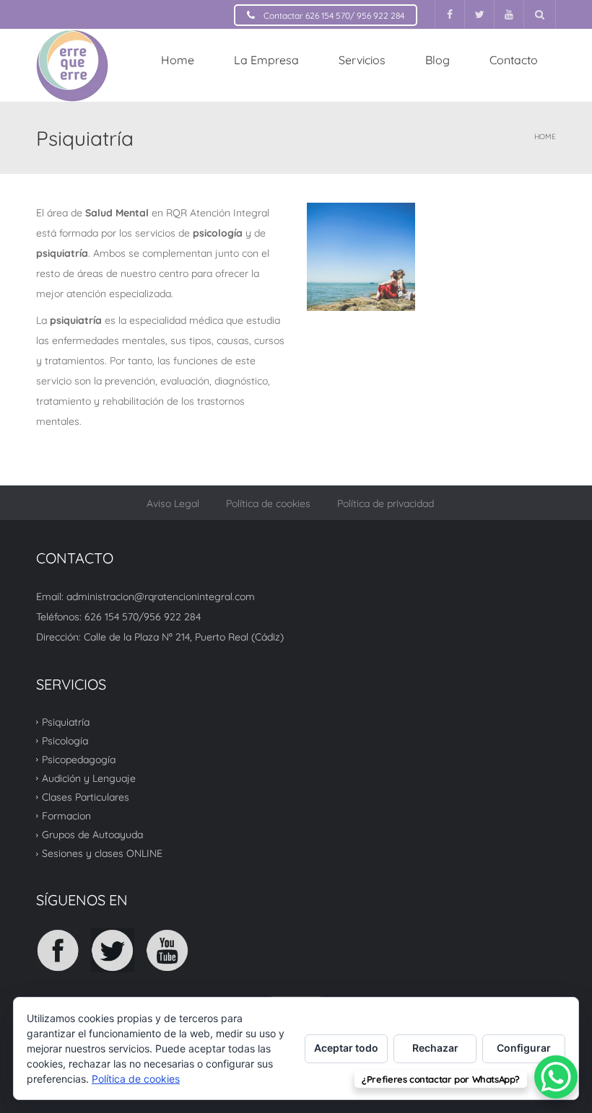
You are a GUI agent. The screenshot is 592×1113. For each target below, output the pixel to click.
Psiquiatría (66, 721)
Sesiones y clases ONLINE (102, 853)
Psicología (65, 740)
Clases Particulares (85, 797)
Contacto (513, 60)
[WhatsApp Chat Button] (556, 1077)
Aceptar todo (346, 1048)
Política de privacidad (385, 503)
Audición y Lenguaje (89, 778)
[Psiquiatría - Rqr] (72, 64)
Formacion (66, 815)
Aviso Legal (173, 503)
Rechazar (435, 1048)
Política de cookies (268, 503)
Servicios (362, 60)
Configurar (524, 1048)
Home (177, 60)
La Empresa (266, 60)
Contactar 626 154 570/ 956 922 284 (334, 15)
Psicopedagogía (79, 759)
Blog (437, 60)
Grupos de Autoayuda (92, 834)
